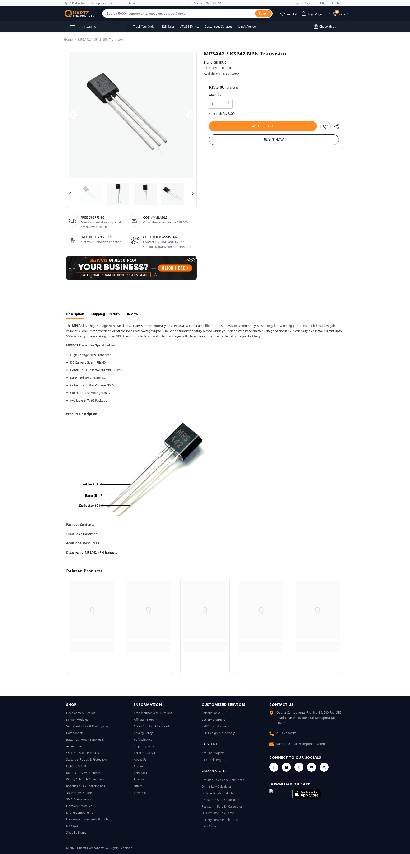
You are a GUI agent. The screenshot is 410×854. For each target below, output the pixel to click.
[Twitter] (324, 767)
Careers (309, 3)
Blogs (295, 3)
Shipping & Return (105, 314)
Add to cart (263, 126)
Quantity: (215, 94)
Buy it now (274, 140)
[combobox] (178, 13)
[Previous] (73, 115)
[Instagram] (286, 767)
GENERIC (220, 62)
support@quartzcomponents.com (300, 744)
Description (75, 314)
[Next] (190, 115)
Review (132, 314)
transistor (140, 325)
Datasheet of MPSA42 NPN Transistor (92, 552)
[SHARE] (335, 127)
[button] (338, 13)
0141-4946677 (77, 3)
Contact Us (338, 3)
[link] (92, 644)
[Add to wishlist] (325, 126)
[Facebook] (273, 767)
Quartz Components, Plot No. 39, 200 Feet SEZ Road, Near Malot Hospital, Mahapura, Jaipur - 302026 (308, 717)
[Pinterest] (298, 767)
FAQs (323, 3)
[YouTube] (311, 767)
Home (68, 39)
